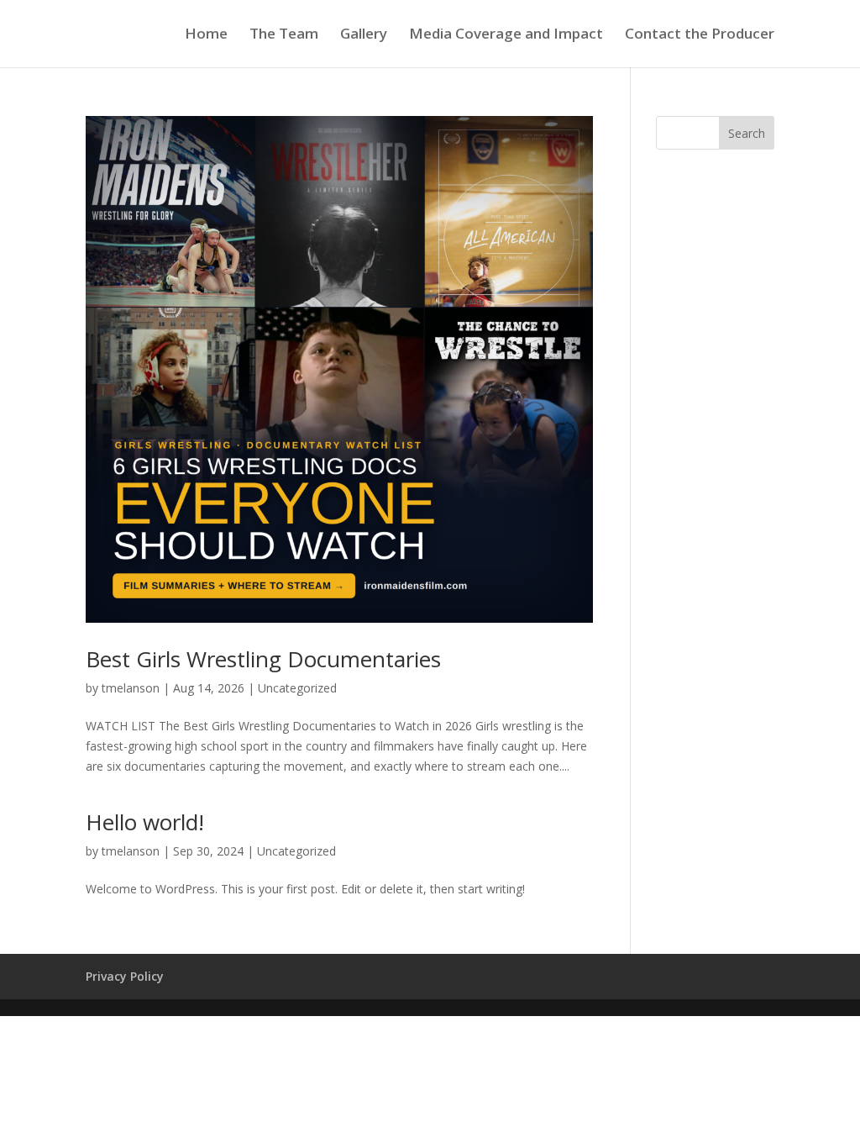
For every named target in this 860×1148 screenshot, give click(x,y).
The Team (283, 35)
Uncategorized (297, 688)
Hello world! (145, 822)
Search (746, 133)
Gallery (363, 35)
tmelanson (131, 688)
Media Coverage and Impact (506, 35)
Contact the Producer (699, 35)
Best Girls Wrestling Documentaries (263, 659)
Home (206, 35)
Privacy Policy (125, 976)
